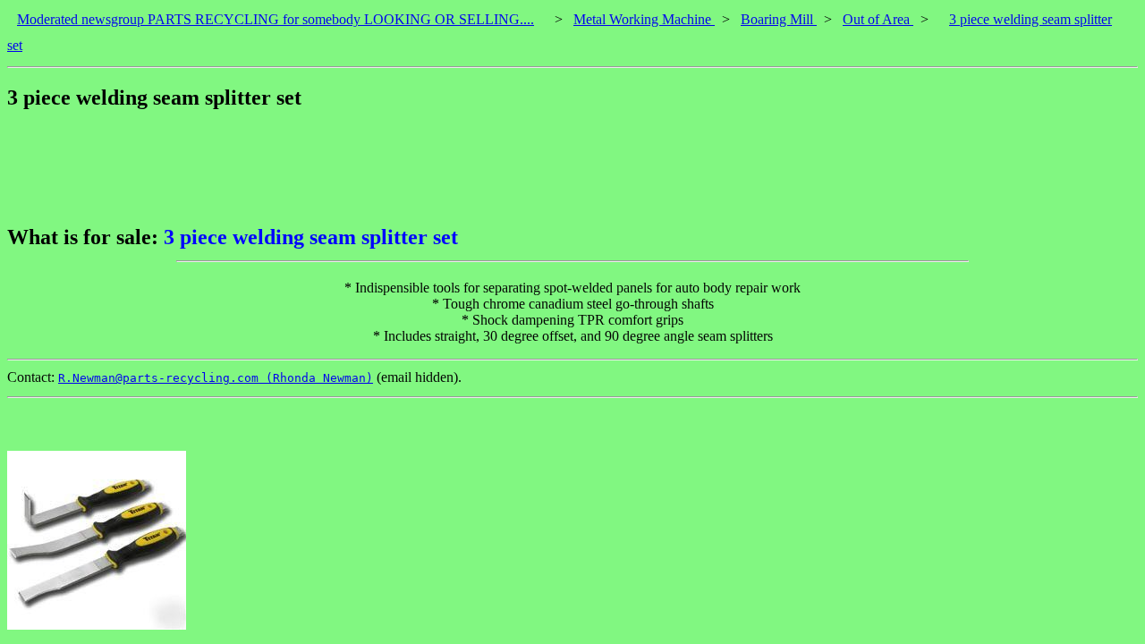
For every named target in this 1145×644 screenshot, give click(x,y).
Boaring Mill (779, 19)
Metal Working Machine (644, 19)
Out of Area (878, 19)
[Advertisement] (332, 167)
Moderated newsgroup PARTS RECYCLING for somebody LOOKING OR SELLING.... (275, 19)
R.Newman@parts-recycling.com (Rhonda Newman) (215, 378)
